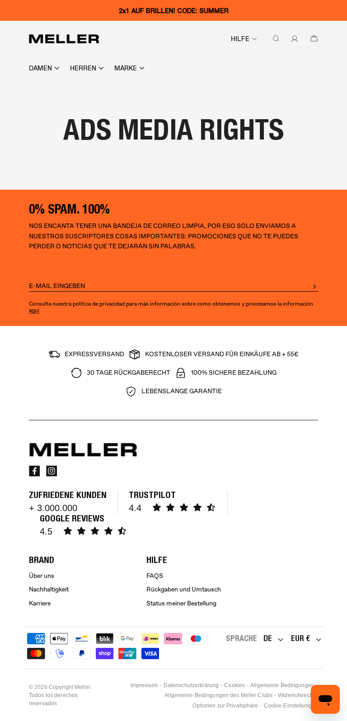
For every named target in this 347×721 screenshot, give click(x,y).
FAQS (154, 576)
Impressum (144, 685)
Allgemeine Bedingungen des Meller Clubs (218, 695)
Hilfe (240, 38)
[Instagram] (51, 470)
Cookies (234, 685)
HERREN (83, 68)
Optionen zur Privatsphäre (225, 705)
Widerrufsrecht (296, 695)
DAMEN (40, 68)
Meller (82, 687)
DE (267, 638)
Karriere (40, 603)
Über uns (41, 576)
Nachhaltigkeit (49, 589)
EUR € (300, 638)
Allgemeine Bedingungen (282, 685)
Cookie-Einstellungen (291, 705)
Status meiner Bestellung (181, 603)
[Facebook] (34, 470)
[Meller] (64, 38)
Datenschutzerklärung (191, 685)
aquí (34, 310)
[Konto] (293, 39)
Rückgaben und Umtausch (183, 589)
